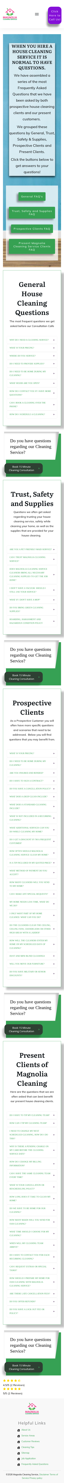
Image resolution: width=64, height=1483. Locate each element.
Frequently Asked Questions (34, 1464)
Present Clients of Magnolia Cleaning (32, 1069)
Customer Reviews (30, 1441)
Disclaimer (44, 1474)
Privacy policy (35, 1478)
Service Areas (28, 1435)
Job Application (28, 1458)
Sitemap (25, 1452)
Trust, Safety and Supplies (32, 498)
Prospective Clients (32, 707)
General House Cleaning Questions (32, 298)
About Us (25, 1429)
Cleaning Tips (27, 1447)
